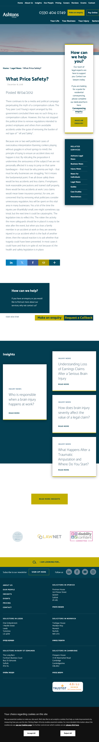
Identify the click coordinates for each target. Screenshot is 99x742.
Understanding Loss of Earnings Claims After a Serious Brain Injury (72, 371)
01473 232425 (58, 607)
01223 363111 (57, 672)
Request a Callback (78, 317)
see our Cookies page (24, 725)
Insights (38, 3)
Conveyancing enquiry (79, 110)
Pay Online (92, 12)
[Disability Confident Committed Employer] (49, 537)
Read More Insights (49, 499)
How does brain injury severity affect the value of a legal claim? (74, 412)
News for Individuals (75, 175)
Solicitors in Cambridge (65, 650)
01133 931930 (8, 640)
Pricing (58, 3)
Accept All (31, 733)
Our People (48, 3)
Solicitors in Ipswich (63, 585)
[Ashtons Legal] (11, 15)
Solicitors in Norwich (64, 618)
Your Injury (83, 21)
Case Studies (76, 191)
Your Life (54, 21)
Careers (66, 3)
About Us (29, 3)
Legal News (16, 68)
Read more (14, 413)
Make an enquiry (76, 12)
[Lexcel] (81, 537)
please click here (72, 725)
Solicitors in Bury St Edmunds (19, 650)
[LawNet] (17, 537)
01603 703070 (58, 640)
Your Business (68, 21)
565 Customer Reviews (74, 689)
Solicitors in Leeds (13, 618)
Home (20, 3)
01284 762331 (8, 672)
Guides (73, 186)
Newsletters (76, 196)
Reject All (68, 733)
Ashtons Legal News (77, 157)
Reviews (75, 3)
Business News (77, 164)
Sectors (95, 21)
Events (83, 3)
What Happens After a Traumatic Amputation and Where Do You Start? (74, 457)
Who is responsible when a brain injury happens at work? (22, 399)
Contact (91, 3)
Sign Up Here (39, 572)
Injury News (76, 169)
